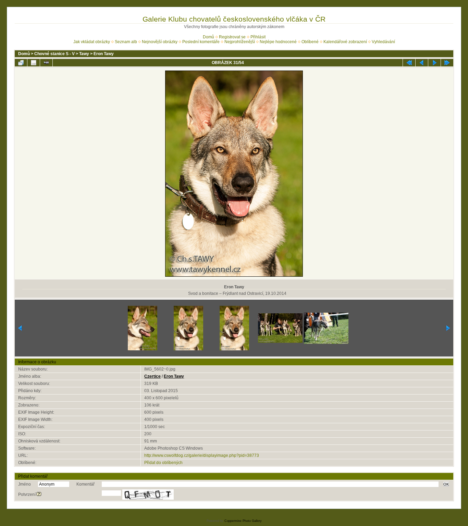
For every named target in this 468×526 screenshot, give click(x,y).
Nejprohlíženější (239, 41)
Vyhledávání (383, 41)
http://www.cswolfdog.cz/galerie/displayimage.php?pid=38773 (201, 455)
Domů (208, 37)
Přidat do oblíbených (163, 462)
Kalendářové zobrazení (345, 41)
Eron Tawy (104, 53)
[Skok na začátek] (409, 62)
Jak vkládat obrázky (91, 41)
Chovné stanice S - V (54, 53)
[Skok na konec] (447, 62)
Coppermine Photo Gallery (243, 521)
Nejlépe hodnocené (278, 41)
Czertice (152, 376)
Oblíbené (310, 41)
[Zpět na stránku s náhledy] (21, 62)
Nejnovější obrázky (159, 41)
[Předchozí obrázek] (422, 62)
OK (446, 484)
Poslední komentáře (201, 41)
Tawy (84, 53)
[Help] (39, 494)
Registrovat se (232, 37)
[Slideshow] (46, 62)
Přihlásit (258, 37)
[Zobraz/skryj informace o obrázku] (33, 62)
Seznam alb (126, 41)
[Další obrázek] (434, 62)
